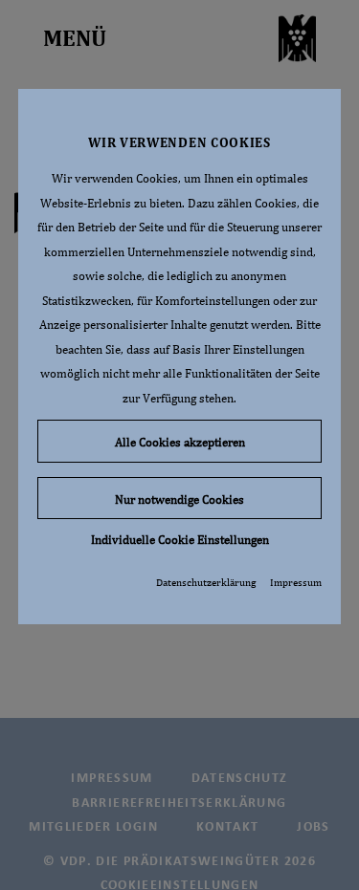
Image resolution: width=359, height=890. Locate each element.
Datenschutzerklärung (206, 582)
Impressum (296, 582)
